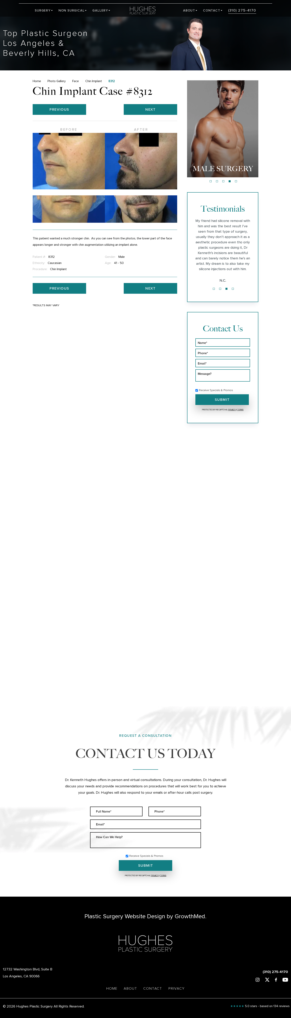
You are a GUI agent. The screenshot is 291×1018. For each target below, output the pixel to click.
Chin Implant (93, 81)
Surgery (43, 10)
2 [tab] (217, 181)
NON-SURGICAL (223, 168)
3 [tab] (223, 181)
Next (150, 109)
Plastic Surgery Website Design (125, 916)
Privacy (232, 410)
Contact (211, 10)
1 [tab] (211, 181)
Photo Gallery (57, 81)
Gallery (100, 10)
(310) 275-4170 (242, 10)
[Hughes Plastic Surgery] (145, 10)
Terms (240, 410)
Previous (59, 109)
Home (37, 81)
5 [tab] (236, 181)
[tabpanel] (222, 128)
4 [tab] (230, 181)
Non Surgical (72, 10)
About (189, 10)
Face (75, 81)
